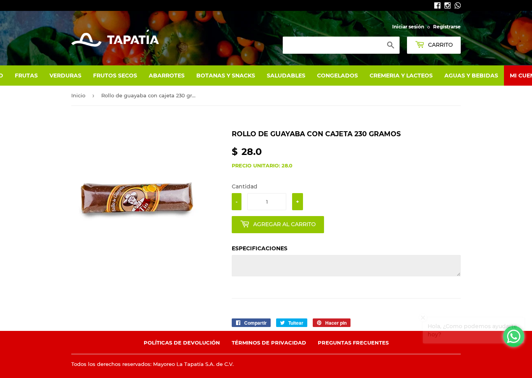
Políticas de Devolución (182, 342)
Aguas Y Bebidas (471, 75)
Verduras (65, 75)
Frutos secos (115, 75)
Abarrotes (167, 75)
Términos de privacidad (269, 342)
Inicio (78, 95)
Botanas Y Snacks (225, 75)
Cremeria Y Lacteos (401, 75)
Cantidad (244, 186)
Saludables (286, 75)
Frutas (26, 75)
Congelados (337, 75)
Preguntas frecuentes (353, 342)
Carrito (439, 44)
